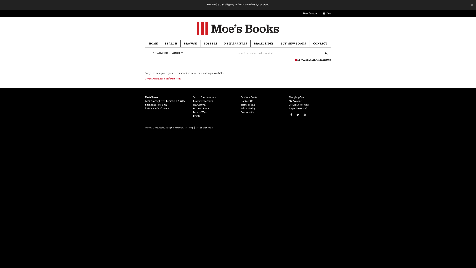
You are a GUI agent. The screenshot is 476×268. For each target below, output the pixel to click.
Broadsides (264, 44)
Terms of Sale (248, 104)
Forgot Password (298, 108)
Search (171, 44)
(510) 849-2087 (159, 104)
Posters (211, 44)
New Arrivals (235, 44)
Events (196, 116)
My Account (295, 101)
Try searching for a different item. (163, 78)
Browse (190, 44)
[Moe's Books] (238, 28)
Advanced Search (166, 53)
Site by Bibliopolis (204, 127)
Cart (328, 13)
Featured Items (201, 108)
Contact (320, 44)
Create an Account (299, 104)
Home (153, 44)
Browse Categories (203, 101)
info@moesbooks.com (157, 108)
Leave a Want (200, 112)
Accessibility (247, 112)
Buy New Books (293, 44)
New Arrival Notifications (314, 59)
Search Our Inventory (204, 97)
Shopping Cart (296, 97)
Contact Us (247, 101)
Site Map (189, 127)
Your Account (310, 13)
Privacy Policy (248, 108)
